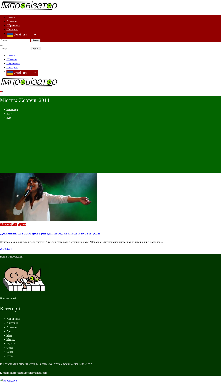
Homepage (12, 109)
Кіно (14, 224)
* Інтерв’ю (12, 29)
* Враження (13, 25)
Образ (9, 347)
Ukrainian (20, 34)
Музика (22, 224)
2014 (9, 113)
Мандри (10, 339)
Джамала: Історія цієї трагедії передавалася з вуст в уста (50, 233)
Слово (9, 351)
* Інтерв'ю (5, 224)
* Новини (11, 21)
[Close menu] (1, 45)
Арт (8, 331)
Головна (11, 17)
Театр (9, 356)
